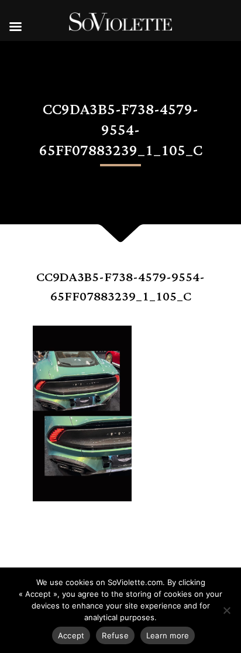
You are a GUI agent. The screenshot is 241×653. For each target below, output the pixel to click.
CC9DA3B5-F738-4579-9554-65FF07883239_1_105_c (120, 287)
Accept (71, 635)
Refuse (115, 635)
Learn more (168, 635)
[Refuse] (226, 610)
